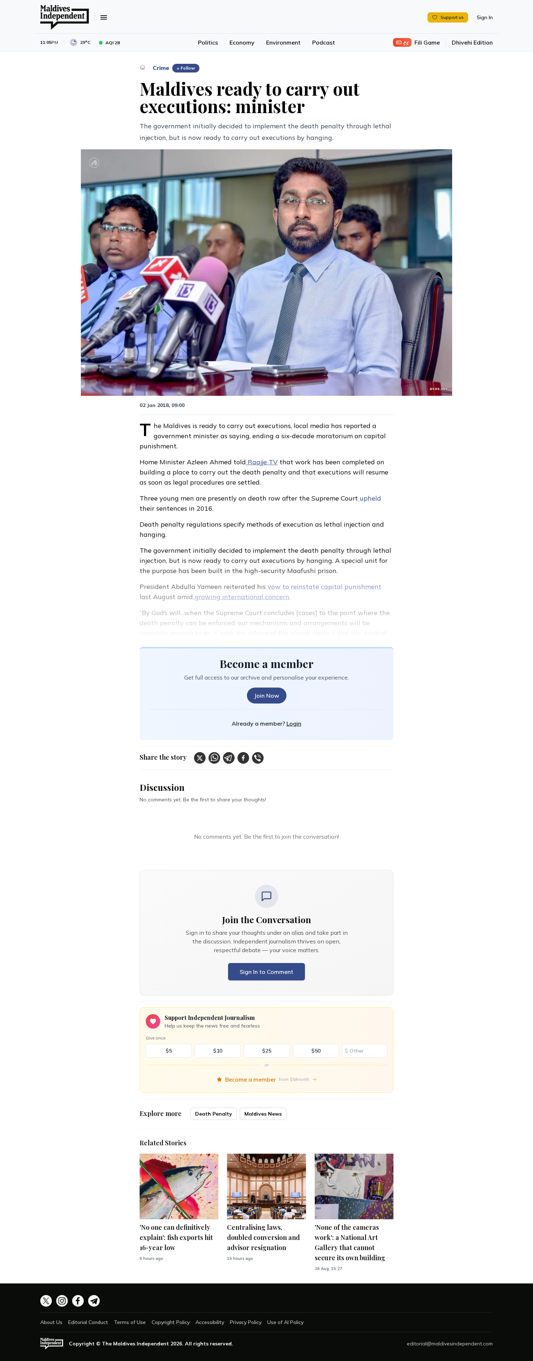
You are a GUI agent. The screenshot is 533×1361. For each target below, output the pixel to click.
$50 (316, 1050)
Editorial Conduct (88, 1322)
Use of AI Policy (285, 1322)
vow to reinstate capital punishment (323, 586)
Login (293, 723)
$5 (169, 1050)
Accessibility (209, 1322)
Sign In (485, 17)
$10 (217, 1050)
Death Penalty (213, 1114)
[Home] (142, 67)
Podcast (323, 42)
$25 (266, 1050)
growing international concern (241, 597)
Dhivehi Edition (472, 42)
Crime (161, 67)
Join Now (266, 695)
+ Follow (186, 68)
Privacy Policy (245, 1322)
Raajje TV (262, 462)
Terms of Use (130, 1322)
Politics (208, 42)
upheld (369, 498)
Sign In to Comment (266, 971)
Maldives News (263, 1114)
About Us (51, 1322)
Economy (242, 42)
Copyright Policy (171, 1322)
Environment (283, 42)
